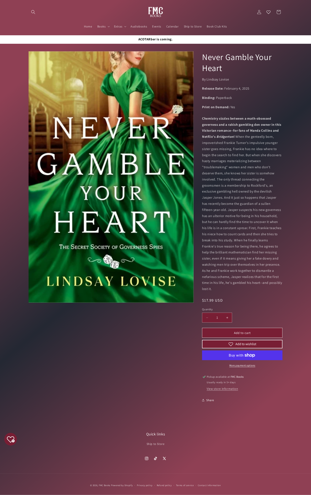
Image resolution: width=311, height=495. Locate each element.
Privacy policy (145, 485)
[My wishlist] (268, 12)
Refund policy (164, 485)
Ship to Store (156, 444)
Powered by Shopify (122, 485)
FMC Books (104, 485)
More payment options (242, 365)
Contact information (209, 485)
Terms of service (185, 485)
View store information (222, 389)
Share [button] (210, 400)
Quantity (207, 309)
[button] (33, 12)
